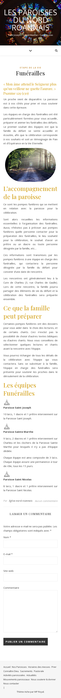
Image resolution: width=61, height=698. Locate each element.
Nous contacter (11, 683)
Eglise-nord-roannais (21, 500)
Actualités (31, 675)
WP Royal (39, 691)
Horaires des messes (39, 666)
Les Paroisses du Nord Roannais (30, 19)
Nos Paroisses (19, 666)
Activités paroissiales (14, 675)
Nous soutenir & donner (43, 679)
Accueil (7, 666)
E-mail (8, 554)
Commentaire (11, 587)
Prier (54, 666)
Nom (7, 537)
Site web (8, 570)
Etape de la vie (30, 67)
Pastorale (39, 671)
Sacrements (26, 671)
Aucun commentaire (46, 501)
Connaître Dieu (11, 671)
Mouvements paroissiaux (16, 679)
